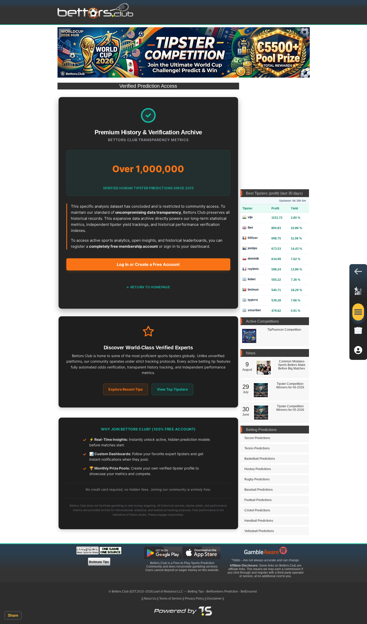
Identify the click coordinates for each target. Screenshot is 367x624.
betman (253, 289)
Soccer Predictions (257, 438)
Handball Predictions (258, 520)
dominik (253, 258)
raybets (253, 269)
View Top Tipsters (172, 389)
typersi (253, 300)
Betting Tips (196, 591)
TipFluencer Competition (284, 329)
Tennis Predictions (257, 448)
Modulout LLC (173, 591)
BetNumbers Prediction (222, 591)
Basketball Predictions (259, 458)
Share (13, 615)
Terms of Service (170, 598)
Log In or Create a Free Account (148, 264)
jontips (252, 248)
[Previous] (65, 33)
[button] (358, 272)
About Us (150, 598)
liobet (252, 279)
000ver (253, 238)
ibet (250, 227)
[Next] (302, 33)
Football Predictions (258, 500)
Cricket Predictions (257, 510)
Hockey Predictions (257, 469)
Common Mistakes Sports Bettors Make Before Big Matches (291, 365)
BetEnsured (249, 591)
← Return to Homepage (148, 287)
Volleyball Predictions (259, 531)
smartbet (254, 310)
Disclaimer (214, 598)
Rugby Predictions (257, 479)
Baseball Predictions (258, 489)
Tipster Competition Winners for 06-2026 (290, 385)
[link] (358, 292)
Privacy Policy (194, 598)
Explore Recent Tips (125, 389)
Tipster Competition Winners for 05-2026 (290, 408)
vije (250, 217)
